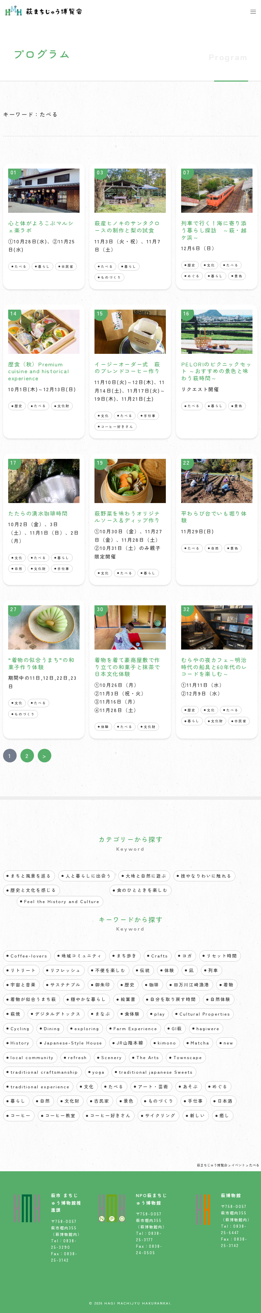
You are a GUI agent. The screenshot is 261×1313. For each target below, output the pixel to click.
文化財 (63, 405)
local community (32, 1057)
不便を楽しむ (110, 970)
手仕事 (150, 415)
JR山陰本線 (130, 1042)
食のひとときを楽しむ (142, 890)
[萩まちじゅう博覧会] (43, 9)
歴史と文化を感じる (33, 890)
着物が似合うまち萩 (33, 999)
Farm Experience (135, 1028)
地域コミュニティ (82, 955)
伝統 (145, 970)
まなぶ (102, 1013)
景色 (238, 276)
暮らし (44, 266)
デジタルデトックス (58, 1013)
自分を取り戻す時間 (173, 999)
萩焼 (16, 1013)
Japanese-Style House (73, 1042)
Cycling (20, 1028)
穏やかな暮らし (88, 999)
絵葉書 (128, 999)
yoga (98, 1072)
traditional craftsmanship (44, 1072)
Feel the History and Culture (62, 901)
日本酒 (225, 1101)
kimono (167, 1042)
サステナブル (65, 984)
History (20, 1042)
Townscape (187, 1057)
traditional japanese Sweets (156, 1072)
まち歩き (127, 955)
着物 (229, 984)
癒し (225, 1115)
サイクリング (160, 1115)
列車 (213, 970)
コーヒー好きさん (117, 426)
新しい (197, 1115)
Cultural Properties (204, 1013)
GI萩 (177, 1028)
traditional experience (40, 1086)
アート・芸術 (153, 1086)
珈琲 (154, 984)
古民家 (68, 266)
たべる (21, 266)
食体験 (132, 1013)
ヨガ (187, 955)
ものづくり (111, 277)
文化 (211, 265)
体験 (105, 726)
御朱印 (102, 984)
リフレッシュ (65, 970)
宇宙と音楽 (23, 984)
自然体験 (220, 999)
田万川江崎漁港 (191, 984)
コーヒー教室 (60, 1115)
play (159, 1013)
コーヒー (21, 1115)
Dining (52, 1028)
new (228, 1042)
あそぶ (190, 1086)
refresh (77, 1057)
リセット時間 (222, 955)
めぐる (194, 276)
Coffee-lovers (29, 955)
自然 (19, 568)
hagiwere (208, 1028)
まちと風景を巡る (31, 876)
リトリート (23, 970)
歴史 (192, 265)
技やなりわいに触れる (206, 876)
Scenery (111, 1057)
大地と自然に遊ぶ (146, 876)
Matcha (200, 1042)
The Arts (147, 1057)
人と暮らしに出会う (88, 876)
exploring (86, 1028)
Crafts (159, 955)
